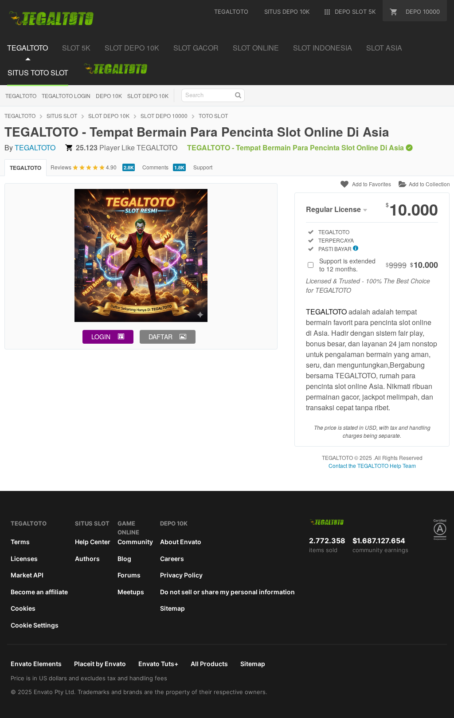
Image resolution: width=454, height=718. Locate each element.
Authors (87, 558)
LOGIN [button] (100, 336)
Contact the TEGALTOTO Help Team (372, 465)
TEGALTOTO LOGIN (66, 95)
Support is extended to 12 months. (378, 265)
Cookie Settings (35, 625)
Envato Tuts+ (158, 663)
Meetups (130, 592)
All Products (209, 663)
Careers (172, 558)
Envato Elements (36, 663)
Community (135, 541)
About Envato (180, 541)
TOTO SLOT (213, 115)
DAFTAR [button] (160, 336)
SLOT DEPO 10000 (164, 115)
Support (202, 167)
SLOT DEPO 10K (147, 95)
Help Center (92, 541)
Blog (124, 558)
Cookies (23, 608)
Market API (27, 575)
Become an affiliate (39, 592)
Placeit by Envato (100, 663)
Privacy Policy (181, 575)
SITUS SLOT (62, 115)
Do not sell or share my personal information (227, 592)
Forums (129, 575)
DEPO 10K (109, 95)
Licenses (24, 558)
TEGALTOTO (20, 95)
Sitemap (172, 608)
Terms (20, 541)
